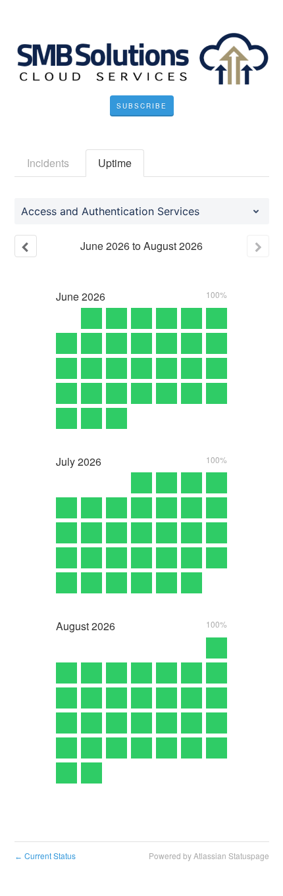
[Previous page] (25, 246)
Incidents (48, 162)
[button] (142, 105)
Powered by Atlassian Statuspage (209, 855)
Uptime (115, 162)
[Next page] (258, 246)
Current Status (45, 855)
